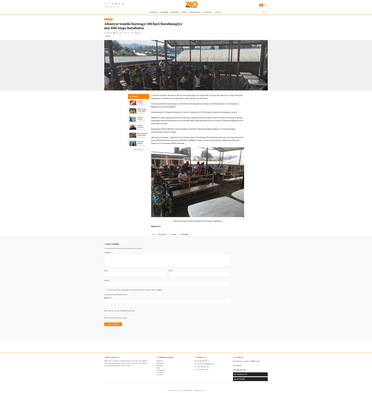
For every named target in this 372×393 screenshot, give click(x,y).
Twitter (174, 234)
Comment (108, 252)
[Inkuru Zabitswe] (266, 12)
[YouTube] (116, 3)
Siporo (158, 368)
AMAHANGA (175, 12)
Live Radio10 (160, 372)
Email (171, 270)
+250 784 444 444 (203, 367)
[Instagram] (112, 3)
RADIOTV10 (177, 390)
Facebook (163, 234)
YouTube (257, 361)
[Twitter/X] (109, 3)
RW (261, 5)
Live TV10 (159, 375)
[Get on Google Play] (119, 3)
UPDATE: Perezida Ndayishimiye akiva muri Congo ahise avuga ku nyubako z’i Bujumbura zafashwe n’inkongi (141, 126)
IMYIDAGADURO (195, 12)
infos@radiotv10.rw (203, 361)
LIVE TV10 (218, 12)
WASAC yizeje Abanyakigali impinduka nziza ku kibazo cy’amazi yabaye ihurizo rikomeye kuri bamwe (142, 110)
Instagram (237, 365)
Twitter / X (247, 361)
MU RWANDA (164, 12)
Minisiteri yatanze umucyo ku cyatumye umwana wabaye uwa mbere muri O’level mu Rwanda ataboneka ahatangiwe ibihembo (141, 142)
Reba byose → (138, 149)
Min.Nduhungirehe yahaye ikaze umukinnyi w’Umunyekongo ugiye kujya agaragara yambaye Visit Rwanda (142, 134)
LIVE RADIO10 (207, 12)
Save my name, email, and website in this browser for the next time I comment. (135, 290)
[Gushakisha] (263, 12)
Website (107, 280)
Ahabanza (159, 361)
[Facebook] (105, 3)
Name (106, 270)
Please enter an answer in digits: (116, 294)
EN (265, 5)
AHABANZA (153, 12)
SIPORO (184, 12)
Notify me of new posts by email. (115, 318)
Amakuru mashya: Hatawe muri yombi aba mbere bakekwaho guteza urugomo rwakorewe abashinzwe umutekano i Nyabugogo (142, 102)
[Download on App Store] (123, 3)
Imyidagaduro (160, 370)
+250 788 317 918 (202, 369)
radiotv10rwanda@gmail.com (206, 364)
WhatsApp (185, 234)
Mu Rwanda (160, 363)
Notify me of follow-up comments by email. (120, 311)
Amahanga (159, 365)
